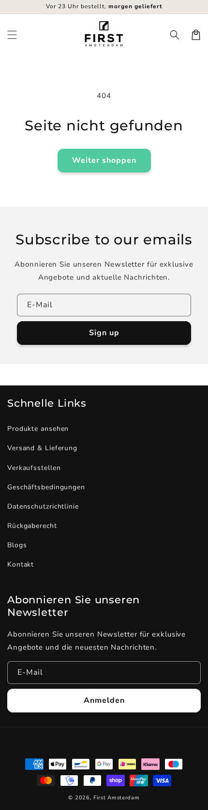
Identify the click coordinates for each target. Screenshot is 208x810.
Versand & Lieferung (42, 448)
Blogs (17, 545)
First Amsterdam (116, 797)
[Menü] (12, 34)
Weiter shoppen (104, 160)
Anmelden (104, 700)
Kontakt (20, 564)
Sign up (104, 332)
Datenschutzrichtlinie (43, 506)
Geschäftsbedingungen (46, 487)
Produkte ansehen (38, 428)
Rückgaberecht (32, 525)
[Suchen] (174, 34)
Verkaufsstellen (34, 467)
